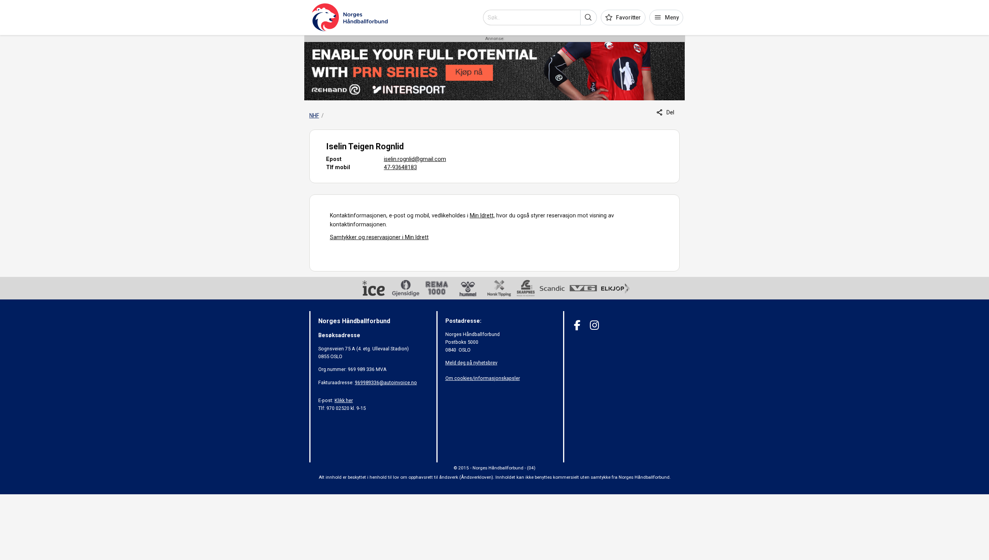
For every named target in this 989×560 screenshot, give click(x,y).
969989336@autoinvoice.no (386, 382)
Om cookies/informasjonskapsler (482, 378)
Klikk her (344, 400)
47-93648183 (400, 167)
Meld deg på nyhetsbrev (471, 363)
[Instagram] (594, 325)
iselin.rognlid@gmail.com (415, 159)
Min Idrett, (482, 215)
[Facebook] (577, 325)
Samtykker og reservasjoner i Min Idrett (379, 237)
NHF (314, 115)
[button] (588, 17)
